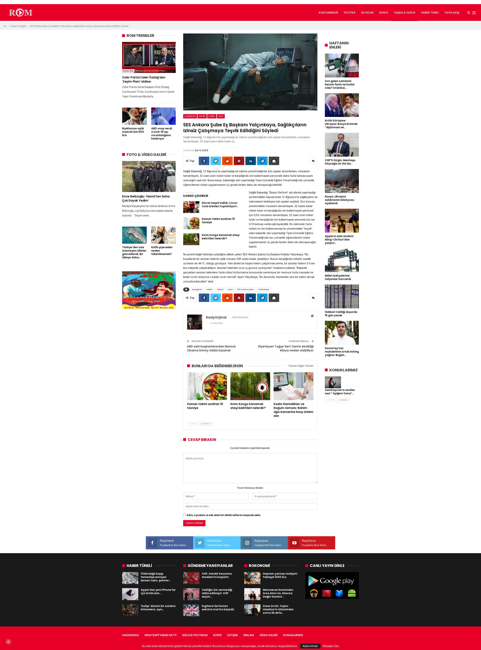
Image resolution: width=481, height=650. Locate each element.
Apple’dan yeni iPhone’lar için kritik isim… (158, 591)
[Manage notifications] (8, 642)
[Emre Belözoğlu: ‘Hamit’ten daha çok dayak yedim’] (149, 176)
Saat (220, 116)
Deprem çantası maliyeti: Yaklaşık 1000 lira (280, 575)
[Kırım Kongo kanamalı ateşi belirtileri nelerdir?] (191, 239)
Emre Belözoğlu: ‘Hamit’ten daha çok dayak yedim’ (146, 198)
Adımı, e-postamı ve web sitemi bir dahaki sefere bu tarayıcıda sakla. (224, 515)
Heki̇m (202, 116)
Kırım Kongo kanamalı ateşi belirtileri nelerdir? (221, 236)
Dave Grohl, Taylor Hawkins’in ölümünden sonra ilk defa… (278, 609)
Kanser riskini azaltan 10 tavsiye (218, 220)
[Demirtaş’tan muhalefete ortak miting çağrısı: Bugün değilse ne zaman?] (342, 333)
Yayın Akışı (452, 12)
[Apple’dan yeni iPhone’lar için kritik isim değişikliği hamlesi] (130, 594)
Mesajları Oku (331, 646)
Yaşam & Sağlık (404, 12)
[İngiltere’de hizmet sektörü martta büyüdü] (191, 610)
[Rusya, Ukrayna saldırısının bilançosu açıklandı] (342, 181)
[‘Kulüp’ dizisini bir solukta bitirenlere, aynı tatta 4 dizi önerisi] (130, 610)
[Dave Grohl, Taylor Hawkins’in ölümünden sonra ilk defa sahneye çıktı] (252, 610)
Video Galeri (268, 635)
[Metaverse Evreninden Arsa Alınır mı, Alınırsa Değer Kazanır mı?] (252, 594)
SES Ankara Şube (245, 289)
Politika (349, 12)
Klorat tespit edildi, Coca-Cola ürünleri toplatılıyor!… (220, 204)
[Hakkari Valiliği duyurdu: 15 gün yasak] (342, 296)
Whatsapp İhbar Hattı (160, 635)
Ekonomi (367, 12)
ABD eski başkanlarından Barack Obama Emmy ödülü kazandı (211, 348)
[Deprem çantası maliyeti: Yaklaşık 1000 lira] (252, 578)
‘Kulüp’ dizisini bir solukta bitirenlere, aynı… (158, 607)
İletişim (232, 635)
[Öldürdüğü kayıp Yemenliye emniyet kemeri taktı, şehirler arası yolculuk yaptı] (130, 578)
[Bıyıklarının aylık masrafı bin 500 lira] (134, 116)
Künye (217, 635)
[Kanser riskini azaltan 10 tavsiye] (191, 223)
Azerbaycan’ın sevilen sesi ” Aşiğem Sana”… (340, 391)
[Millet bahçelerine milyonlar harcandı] (342, 260)
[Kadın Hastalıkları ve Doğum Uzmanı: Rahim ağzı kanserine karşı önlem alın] (293, 386)
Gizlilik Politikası (195, 635)
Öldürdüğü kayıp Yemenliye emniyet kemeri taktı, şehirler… (156, 577)
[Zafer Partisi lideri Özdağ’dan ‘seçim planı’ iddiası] (149, 57)
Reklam (249, 635)
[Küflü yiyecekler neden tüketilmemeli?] (163, 235)
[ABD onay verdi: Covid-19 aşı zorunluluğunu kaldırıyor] (163, 116)
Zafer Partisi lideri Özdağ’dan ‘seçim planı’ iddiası (143, 79)
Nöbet (212, 116)
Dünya (383, 12)
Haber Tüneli (430, 12)
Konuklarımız (293, 635)
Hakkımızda (130, 635)
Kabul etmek (310, 646)
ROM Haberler (328, 12)
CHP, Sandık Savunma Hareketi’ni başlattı (217, 575)
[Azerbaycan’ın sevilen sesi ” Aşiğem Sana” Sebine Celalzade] (333, 382)
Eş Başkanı (190, 116)
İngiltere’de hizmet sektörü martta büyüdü (218, 607)
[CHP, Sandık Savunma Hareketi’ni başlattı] (191, 578)
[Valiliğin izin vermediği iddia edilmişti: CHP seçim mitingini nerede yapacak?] (191, 594)
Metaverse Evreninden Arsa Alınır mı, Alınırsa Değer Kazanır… (278, 593)
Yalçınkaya (263, 289)
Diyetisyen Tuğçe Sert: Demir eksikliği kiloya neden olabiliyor (286, 348)
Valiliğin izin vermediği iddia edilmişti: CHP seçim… (217, 593)
